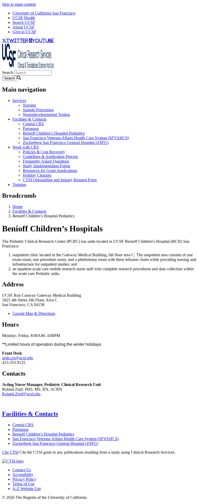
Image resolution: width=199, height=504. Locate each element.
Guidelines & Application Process (50, 156)
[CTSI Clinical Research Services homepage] (28, 67)
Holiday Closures (37, 175)
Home (17, 206)
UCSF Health (23, 18)
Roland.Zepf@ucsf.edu (21, 394)
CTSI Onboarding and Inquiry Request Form (60, 180)
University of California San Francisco (43, 13)
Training (19, 184)
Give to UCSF (24, 32)
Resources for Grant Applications (50, 170)
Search (7, 72)
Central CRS (33, 124)
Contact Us (21, 470)
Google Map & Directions (33, 313)
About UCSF (23, 27)
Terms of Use (23, 484)
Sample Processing (38, 110)
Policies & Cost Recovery (44, 152)
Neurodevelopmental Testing (46, 114)
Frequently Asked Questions (46, 161)
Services (19, 100)
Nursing (29, 105)
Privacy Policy (24, 479)
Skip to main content (19, 4)
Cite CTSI (10, 452)
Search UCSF (23, 22)
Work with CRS (25, 147)
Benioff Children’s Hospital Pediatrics (54, 133)
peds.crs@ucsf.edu (17, 358)
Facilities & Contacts (29, 119)
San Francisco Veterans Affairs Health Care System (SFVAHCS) (76, 138)
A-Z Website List (26, 488)
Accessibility (22, 474)
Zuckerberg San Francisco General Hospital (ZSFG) (66, 142)
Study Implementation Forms (46, 166)
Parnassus (31, 128)
